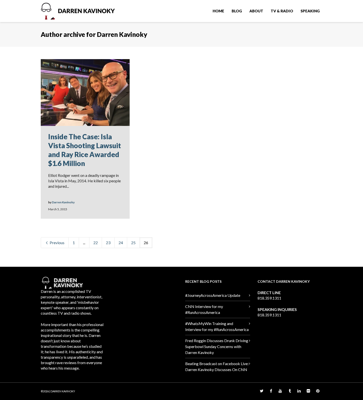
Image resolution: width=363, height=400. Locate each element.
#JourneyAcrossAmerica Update (212, 295)
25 (133, 242)
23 (108, 242)
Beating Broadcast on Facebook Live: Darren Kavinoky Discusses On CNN (217, 366)
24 (121, 242)
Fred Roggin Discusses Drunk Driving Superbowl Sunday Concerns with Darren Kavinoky (216, 346)
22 (95, 242)
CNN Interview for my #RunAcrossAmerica (204, 309)
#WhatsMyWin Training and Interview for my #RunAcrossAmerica (217, 326)
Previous (56, 242)
